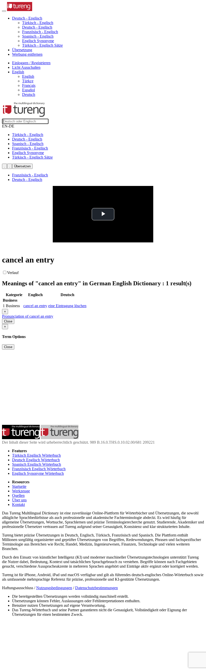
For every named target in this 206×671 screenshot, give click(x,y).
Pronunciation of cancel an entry (27, 316)
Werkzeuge (21, 491)
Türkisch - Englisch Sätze (42, 45)
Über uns (19, 500)
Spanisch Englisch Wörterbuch (36, 464)
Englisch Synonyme (38, 41)
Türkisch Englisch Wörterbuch (36, 455)
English (28, 76)
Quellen (18, 495)
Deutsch (28, 94)
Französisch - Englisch (40, 32)
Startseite (19, 486)
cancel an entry (35, 306)
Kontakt (18, 504)
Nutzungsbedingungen (54, 588)
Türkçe (27, 81)
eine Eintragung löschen (67, 306)
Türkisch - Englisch (37, 23)
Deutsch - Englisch (37, 27)
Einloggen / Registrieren (31, 63)
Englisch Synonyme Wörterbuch (38, 473)
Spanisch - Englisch (38, 36)
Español (28, 90)
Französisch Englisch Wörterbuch (39, 469)
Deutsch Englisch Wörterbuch (36, 460)
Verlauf (13, 273)
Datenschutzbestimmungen (96, 588)
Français (28, 85)
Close (8, 321)
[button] (27, 18)
